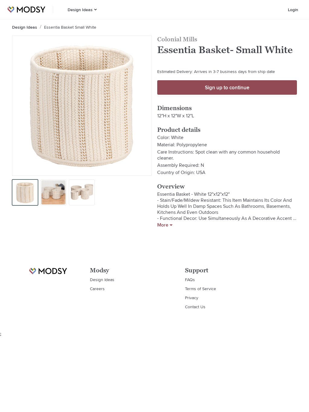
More (162, 225)
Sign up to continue (227, 87)
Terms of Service (200, 288)
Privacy (191, 297)
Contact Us (195, 306)
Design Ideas (80, 10)
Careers (97, 288)
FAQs (190, 279)
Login (293, 10)
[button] (95, 9)
